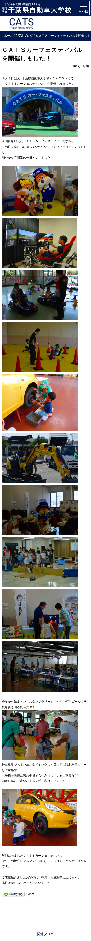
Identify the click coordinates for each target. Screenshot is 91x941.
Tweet (30, 894)
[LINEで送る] (14, 894)
